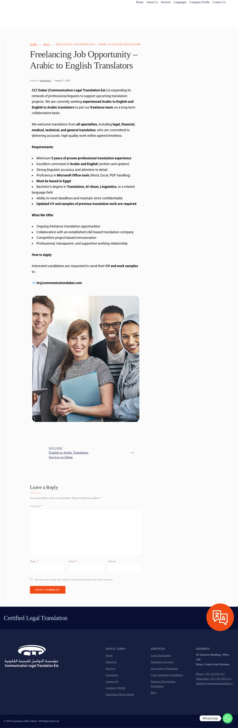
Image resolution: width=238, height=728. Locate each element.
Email (73, 561)
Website (112, 561)
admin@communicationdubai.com (216, 683)
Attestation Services (162, 661)
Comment (36, 506)
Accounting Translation (164, 668)
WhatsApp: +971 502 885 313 (213, 678)
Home (33, 44)
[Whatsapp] (228, 718)
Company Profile (115, 687)
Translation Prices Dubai (120, 694)
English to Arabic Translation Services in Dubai (68, 453)
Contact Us (112, 681)
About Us (111, 661)
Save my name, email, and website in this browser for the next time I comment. (74, 579)
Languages (112, 674)
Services (110, 668)
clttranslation (45, 80)
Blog (47, 44)
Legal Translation (161, 655)
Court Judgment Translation (167, 674)
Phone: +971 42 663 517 (210, 673)
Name (34, 561)
